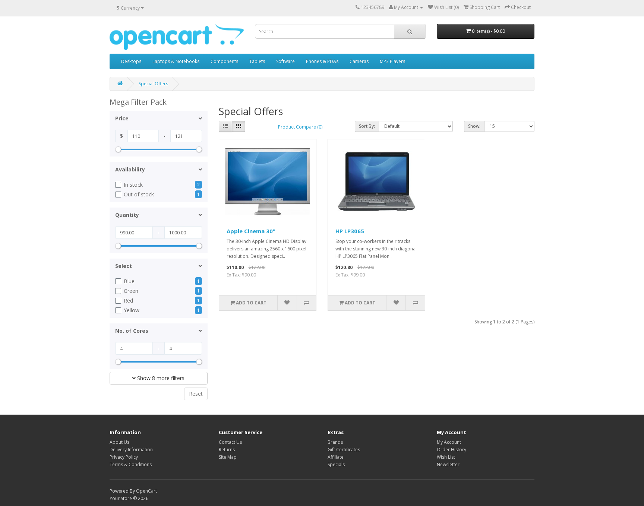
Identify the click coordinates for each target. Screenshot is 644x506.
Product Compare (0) (300, 127)
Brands (335, 442)
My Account (449, 442)
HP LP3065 (349, 231)
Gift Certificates (344, 449)
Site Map (228, 457)
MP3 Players (392, 61)
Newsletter (448, 464)
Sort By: (367, 126)
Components (224, 61)
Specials (336, 464)
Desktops (131, 61)
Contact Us (230, 442)
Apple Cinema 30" (251, 231)
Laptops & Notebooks (175, 61)
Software (285, 61)
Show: (474, 126)
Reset (196, 393)
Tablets (257, 61)
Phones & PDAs (322, 61)
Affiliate (336, 457)
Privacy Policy (124, 457)
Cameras (359, 61)
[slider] (118, 149)
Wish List (446, 457)
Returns (227, 449)
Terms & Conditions (131, 464)
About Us (119, 442)
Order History (451, 449)
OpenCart (146, 491)
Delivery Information (131, 449)
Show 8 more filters (160, 378)
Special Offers (153, 83)
